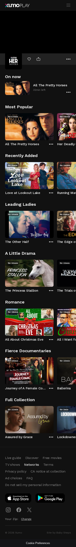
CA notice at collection (48, 471)
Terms (48, 465)
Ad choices (13, 478)
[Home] (17, 5)
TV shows (12, 465)
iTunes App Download (18, 499)
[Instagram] (8, 510)
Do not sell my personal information (33, 485)
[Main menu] (68, 5)
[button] (38, 88)
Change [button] (26, 519)
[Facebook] (19, 510)
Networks (31, 465)
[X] (29, 510)
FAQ (29, 478)
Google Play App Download (50, 499)
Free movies (52, 458)
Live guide (13, 458)
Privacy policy (15, 471)
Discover (31, 458)
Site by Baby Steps (59, 532)
